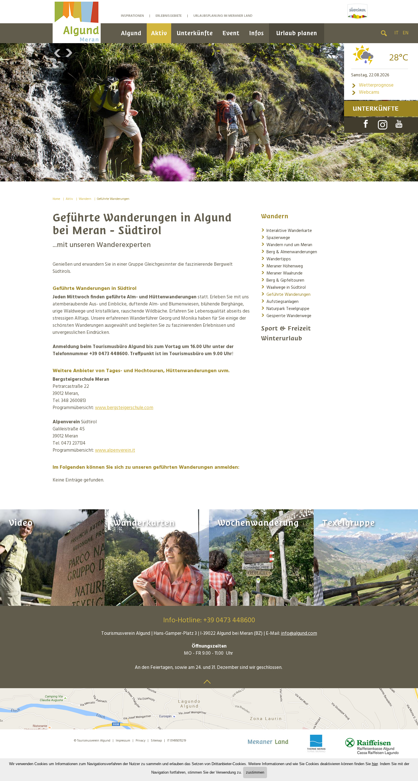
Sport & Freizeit (286, 328)
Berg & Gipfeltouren (282, 280)
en (405, 33)
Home (56, 199)
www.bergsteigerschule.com (124, 408)
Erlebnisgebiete (169, 16)
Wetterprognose (372, 85)
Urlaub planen (296, 33)
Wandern (85, 199)
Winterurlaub (281, 338)
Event (230, 33)
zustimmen (255, 772)
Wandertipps (276, 258)
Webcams (365, 92)
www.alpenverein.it (115, 450)
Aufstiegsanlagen (280, 301)
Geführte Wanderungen (113, 199)
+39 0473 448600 (229, 620)
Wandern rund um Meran (286, 244)
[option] (209, 112)
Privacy (140, 740)
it (396, 33)
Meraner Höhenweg (282, 265)
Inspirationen (132, 16)
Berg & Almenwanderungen (289, 251)
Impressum (123, 740)
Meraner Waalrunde (282, 273)
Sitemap (156, 740)
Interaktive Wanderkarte (286, 230)
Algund (131, 33)
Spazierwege (275, 237)
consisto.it (87, 748)
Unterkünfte (195, 33)
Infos (256, 33)
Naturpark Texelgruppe (285, 308)
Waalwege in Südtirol (283, 287)
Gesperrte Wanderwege (286, 315)
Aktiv (159, 33)
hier (375, 764)
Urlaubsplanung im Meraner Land (223, 16)
